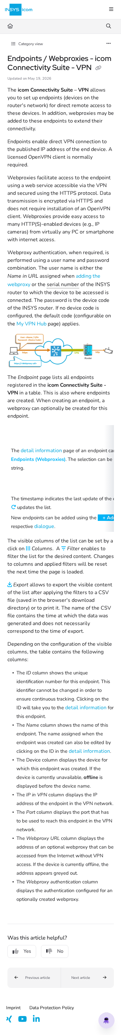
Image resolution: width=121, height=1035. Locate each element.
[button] (34, 978)
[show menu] (111, 10)
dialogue (44, 526)
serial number (63, 284)
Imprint (13, 1008)
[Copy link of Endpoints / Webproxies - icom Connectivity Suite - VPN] (98, 68)
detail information (41, 450)
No (60, 951)
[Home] (19, 9)
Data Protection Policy (51, 1008)
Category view (30, 43)
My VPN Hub (31, 323)
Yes (27, 951)
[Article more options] (109, 44)
